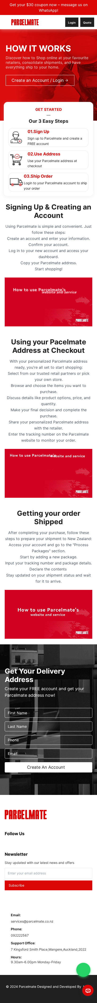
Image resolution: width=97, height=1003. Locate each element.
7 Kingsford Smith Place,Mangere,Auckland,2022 (48, 949)
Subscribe (16, 885)
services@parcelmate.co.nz (32, 921)
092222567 (20, 935)
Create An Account (46, 767)
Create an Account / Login (38, 80)
